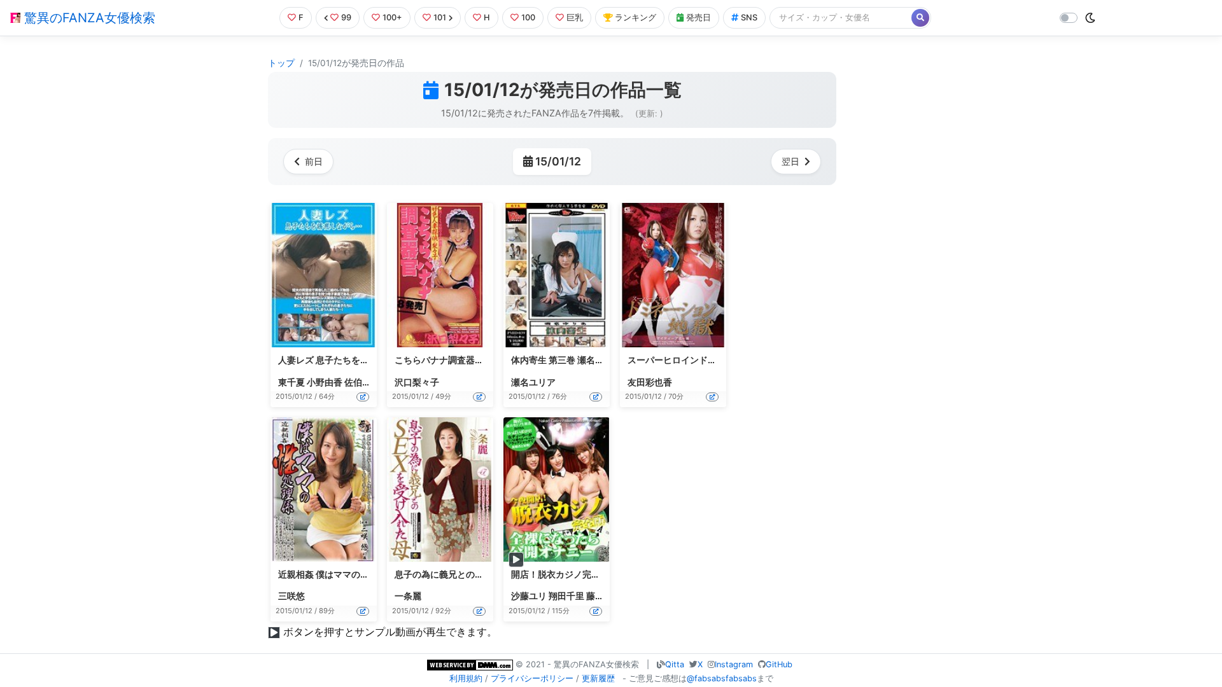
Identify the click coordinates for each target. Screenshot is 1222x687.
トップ (281, 63)
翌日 (790, 161)
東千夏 (291, 382)
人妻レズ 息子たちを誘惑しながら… (349, 360)
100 (528, 17)
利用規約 (465, 678)
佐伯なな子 (366, 382)
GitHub (779, 664)
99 (346, 17)
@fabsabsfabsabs (722, 678)
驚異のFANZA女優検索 (87, 17)
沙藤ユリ (529, 596)
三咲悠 (291, 596)
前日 (314, 161)
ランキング (635, 17)
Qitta (674, 664)
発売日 (698, 17)
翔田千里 (566, 596)
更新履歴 (598, 678)
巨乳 (574, 17)
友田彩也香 (650, 382)
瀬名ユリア (533, 382)
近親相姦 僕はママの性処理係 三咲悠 (351, 574)
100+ (392, 17)
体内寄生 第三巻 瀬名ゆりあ (566, 360)
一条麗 (408, 596)
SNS (749, 17)
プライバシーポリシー (532, 678)
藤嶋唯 (599, 596)
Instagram (734, 664)
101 (439, 17)
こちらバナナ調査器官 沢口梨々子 (462, 360)
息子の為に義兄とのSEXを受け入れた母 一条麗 (488, 574)
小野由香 (324, 382)
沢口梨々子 (417, 382)
